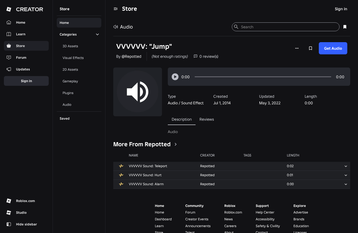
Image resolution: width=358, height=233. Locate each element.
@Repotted (131, 56)
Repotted (207, 166)
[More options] (297, 48)
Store (129, 8)
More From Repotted (142, 144)
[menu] (115, 8)
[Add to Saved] (310, 48)
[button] (175, 76)
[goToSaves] (344, 26)
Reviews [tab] (206, 119)
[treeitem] (79, 23)
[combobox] (288, 26)
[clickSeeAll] (175, 144)
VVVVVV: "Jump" (144, 46)
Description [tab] (182, 119)
